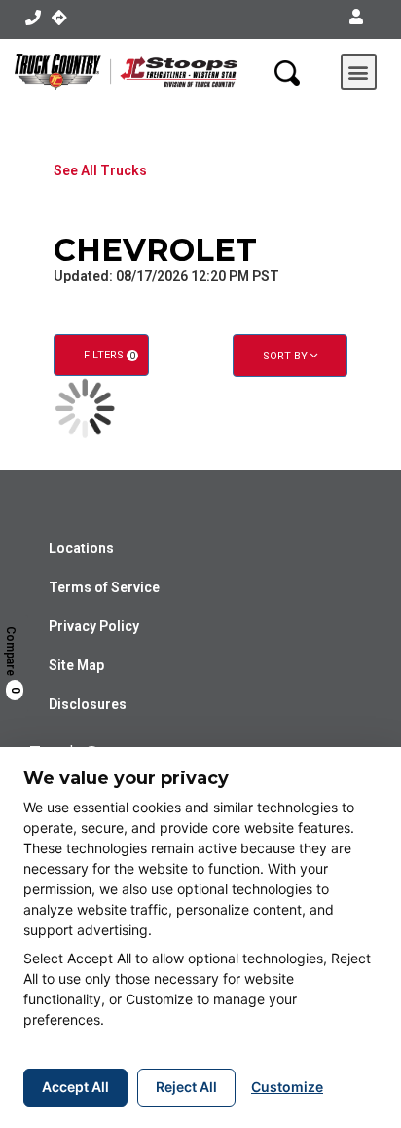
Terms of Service (104, 587)
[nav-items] (33, 17)
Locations (81, 548)
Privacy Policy (94, 626)
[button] (356, 17)
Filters (109, 355)
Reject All (186, 1086)
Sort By (286, 356)
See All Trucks (100, 170)
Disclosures (88, 704)
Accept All (75, 1086)
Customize (287, 1086)
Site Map (76, 665)
